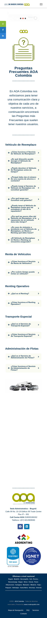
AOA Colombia (19, 601)
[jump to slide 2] (23, 18)
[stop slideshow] (28, 18)
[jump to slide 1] (20, 18)
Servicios (35, 610)
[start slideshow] (17, 18)
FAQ (27, 610)
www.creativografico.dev (32, 604)
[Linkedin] (26, 526)
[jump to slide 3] (25, 18)
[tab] (23, 153)
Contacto (23, 614)
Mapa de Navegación (15, 610)
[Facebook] (20, 526)
